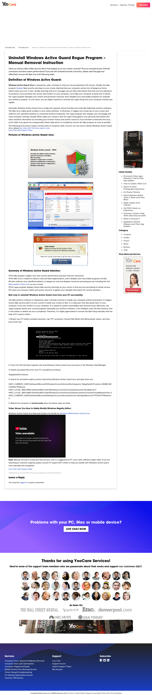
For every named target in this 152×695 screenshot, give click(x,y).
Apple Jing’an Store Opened (132, 204)
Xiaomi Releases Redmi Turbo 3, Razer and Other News (134, 197)
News (126, 244)
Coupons (127, 234)
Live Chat (143, 5)
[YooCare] (9, 5)
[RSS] (108, 660)
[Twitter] (104, 660)
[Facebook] (101, 660)
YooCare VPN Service (14, 678)
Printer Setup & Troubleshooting (18, 672)
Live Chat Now (76, 529)
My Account (57, 669)
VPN (125, 250)
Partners (83, 693)
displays (19, 88)
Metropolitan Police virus (19, 284)
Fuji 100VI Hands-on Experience (132, 209)
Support (99, 693)
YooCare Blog (23, 48)
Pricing (131, 5)
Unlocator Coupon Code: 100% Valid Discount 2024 (134, 214)
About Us (67, 693)
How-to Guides (75, 693)
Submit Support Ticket (61, 666)
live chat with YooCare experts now (35, 128)
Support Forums (59, 663)
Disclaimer (118, 693)
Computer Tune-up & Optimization (19, 663)
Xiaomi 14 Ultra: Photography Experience (134, 187)
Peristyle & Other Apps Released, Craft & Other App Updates (134, 178)
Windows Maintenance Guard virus (75, 413)
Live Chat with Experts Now (20, 130)
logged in (23, 482)
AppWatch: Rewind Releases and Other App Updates (134, 224)
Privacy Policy (106, 693)
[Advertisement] (76, 26)
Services (114, 5)
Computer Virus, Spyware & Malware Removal (24, 661)
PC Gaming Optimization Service (19, 675)
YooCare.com (10, 48)
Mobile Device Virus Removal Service (21, 669)
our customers (127, 566)
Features (123, 5)
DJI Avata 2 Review (132, 192)
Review (127, 247)
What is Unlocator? (132, 218)
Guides (126, 237)
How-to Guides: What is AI (135, 183)
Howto (126, 240)
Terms (113, 693)
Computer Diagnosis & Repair (17, 666)
